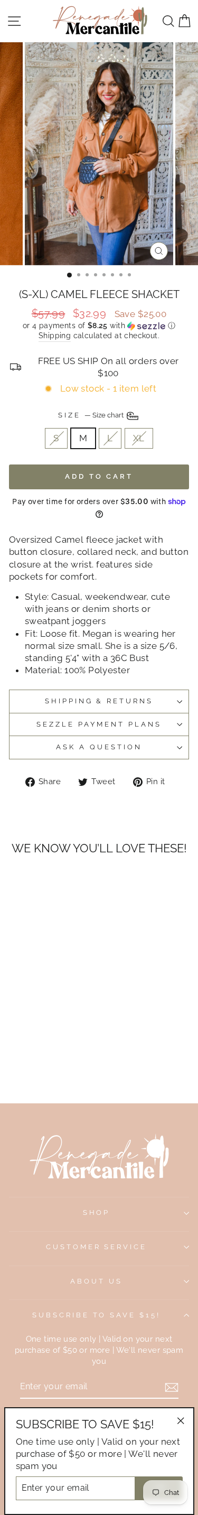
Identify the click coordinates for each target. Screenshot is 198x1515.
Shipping (55, 335)
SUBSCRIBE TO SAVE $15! (96, 1315)
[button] (99, 326)
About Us (96, 1281)
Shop (96, 1212)
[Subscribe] (171, 1387)
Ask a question (99, 747)
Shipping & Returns (99, 701)
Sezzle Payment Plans (99, 724)
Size (91, 415)
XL (139, 438)
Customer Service (96, 1247)
